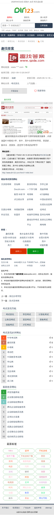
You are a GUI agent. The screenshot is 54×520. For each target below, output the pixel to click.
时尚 (11, 487)
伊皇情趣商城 (13, 392)
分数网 (30, 209)
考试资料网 (12, 376)
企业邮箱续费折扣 (15, 421)
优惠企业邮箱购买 (15, 426)
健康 (43, 487)
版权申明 (37, 507)
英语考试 (27, 319)
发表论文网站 (46, 219)
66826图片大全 (20, 262)
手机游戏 (43, 451)
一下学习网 (32, 189)
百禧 (26, 30)
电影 (11, 466)
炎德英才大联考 (27, 237)
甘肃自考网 (6, 209)
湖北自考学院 (15, 296)
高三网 (10, 380)
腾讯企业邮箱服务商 (16, 406)
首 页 (3, 35)
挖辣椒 (42, 262)
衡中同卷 (44, 233)
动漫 (11, 493)
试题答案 (44, 245)
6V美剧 (30, 265)
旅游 (43, 493)
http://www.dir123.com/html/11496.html (17, 172)
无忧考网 (11, 371)
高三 (10, 245)
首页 (3, 41)
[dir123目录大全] (27, 10)
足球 (27, 482)
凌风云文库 (5, 265)
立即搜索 (44, 25)
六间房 (42, 265)
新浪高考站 (32, 184)
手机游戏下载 (27, 456)
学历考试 (27, 314)
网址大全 (27, 487)
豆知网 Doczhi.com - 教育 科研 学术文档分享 (20, 192)
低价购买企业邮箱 (15, 436)
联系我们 (16, 507)
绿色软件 (43, 477)
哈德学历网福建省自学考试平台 (33, 219)
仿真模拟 (27, 241)
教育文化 (11, 41)
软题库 (17, 214)
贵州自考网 (45, 214)
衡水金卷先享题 (27, 233)
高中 (44, 241)
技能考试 (10, 324)
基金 (27, 498)
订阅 (42, 41)
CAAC (14, 30)
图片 (11, 477)
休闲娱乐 (41, 35)
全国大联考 (44, 237)
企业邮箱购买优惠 (15, 411)
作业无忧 (5, 214)
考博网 (30, 194)
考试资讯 (31, 41)
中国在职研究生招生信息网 (46, 202)
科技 (27, 477)
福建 (14, 77)
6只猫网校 (44, 194)
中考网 (10, 347)
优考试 (43, 209)
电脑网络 (11, 35)
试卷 (27, 245)
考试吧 (10, 352)
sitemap (48, 507)
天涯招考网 (6, 184)
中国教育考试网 (14, 356)
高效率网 (44, 189)
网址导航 (43, 498)
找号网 (20, 30)
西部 (43, 456)
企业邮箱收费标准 (15, 401)
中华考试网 (12, 337)
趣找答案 (10, 233)
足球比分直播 (13, 416)
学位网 (10, 361)
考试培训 (21, 41)
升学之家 (44, 184)
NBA (10, 451)
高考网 (10, 366)
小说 (43, 466)
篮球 (27, 451)
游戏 (11, 472)
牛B (3, 30)
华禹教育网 (19, 209)
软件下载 (11, 456)
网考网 (43, 224)
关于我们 (5, 507)
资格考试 (44, 319)
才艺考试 (27, 324)
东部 (43, 472)
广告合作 (27, 507)
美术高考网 (14, 300)
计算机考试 (44, 314)
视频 (43, 461)
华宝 (31, 30)
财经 (27, 472)
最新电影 (27, 461)
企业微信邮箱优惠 (15, 397)
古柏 (16, 265)
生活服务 (31, 35)
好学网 (30, 199)
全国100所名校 (9, 237)
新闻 (11, 461)
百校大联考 (10, 241)
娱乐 (11, 498)
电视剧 (11, 482)
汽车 (27, 466)
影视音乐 (21, 35)
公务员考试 (10, 319)
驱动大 (36, 30)
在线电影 (43, 482)
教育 (27, 493)
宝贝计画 (4, 262)
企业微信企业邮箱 (15, 431)
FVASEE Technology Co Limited (33, 262)
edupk (8, 30)
